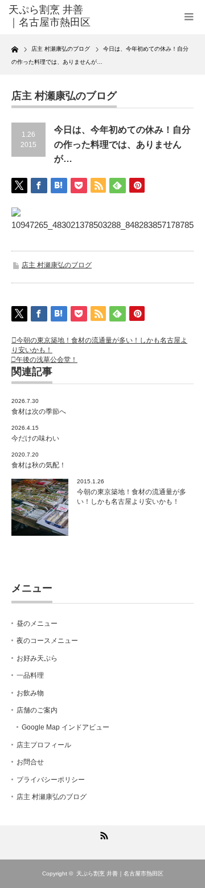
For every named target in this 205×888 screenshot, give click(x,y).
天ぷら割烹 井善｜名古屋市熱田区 (119, 873)
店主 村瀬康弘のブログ (57, 265)
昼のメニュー (37, 624)
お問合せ (30, 762)
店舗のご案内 (37, 710)
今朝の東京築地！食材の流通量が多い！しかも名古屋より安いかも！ (131, 497)
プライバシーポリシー (51, 780)
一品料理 (30, 675)
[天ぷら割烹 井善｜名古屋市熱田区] (50, 16)
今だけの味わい (35, 438)
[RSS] (102, 833)
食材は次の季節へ (38, 412)
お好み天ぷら (37, 658)
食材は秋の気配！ (38, 465)
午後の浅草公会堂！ (46, 360)
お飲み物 (30, 693)
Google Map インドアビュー (65, 727)
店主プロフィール (44, 745)
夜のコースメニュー (47, 641)
